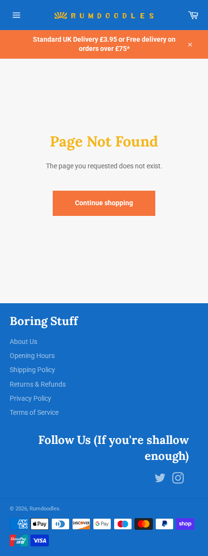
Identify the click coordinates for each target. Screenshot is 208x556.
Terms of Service (34, 412)
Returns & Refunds (38, 384)
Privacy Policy (30, 398)
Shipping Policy (32, 370)
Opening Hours (32, 356)
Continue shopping (104, 203)
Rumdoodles (44, 509)
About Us (23, 341)
